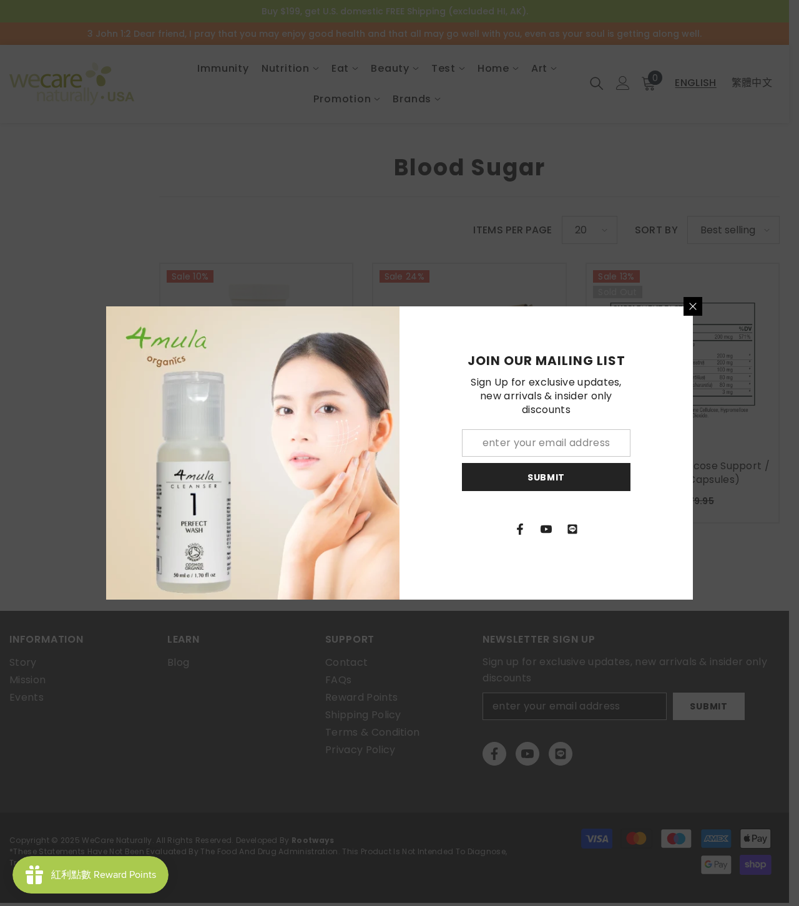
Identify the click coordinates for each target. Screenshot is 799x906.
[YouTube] (546, 529)
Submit (546, 477)
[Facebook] (520, 529)
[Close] (693, 306)
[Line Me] (572, 529)
